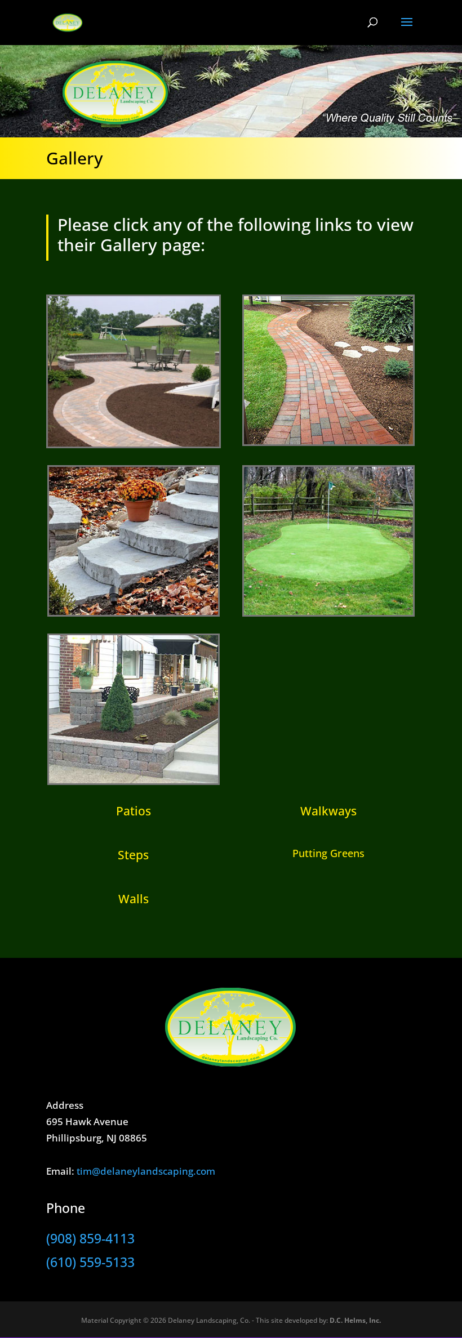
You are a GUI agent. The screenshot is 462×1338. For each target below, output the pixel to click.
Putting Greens (328, 853)
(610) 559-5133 (90, 1262)
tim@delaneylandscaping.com (146, 1171)
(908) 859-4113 (90, 1238)
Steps (133, 855)
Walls (133, 899)
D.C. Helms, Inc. (355, 1320)
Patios (133, 811)
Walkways (328, 811)
